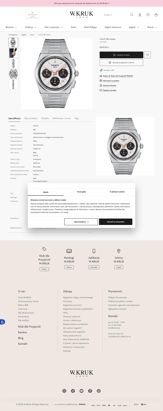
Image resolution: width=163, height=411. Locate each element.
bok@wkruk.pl (114, 328)
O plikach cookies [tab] (117, 192)
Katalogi (67, 351)
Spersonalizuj (80, 222)
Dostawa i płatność (71, 316)
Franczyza (22, 309)
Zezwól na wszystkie (115, 222)
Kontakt (22, 343)
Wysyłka (45, 118)
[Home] (81, 14)
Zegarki (23, 35)
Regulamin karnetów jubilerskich (78, 309)
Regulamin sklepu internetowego (78, 297)
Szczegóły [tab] (81, 192)
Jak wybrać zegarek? (72, 328)
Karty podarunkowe (72, 335)
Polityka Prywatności (117, 297)
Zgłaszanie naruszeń (117, 309)
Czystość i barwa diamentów (76, 343)
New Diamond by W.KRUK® (76, 339)
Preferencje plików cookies (120, 301)
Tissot (32, 35)
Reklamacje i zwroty (62, 118)
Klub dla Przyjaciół (29, 326)
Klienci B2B (23, 305)
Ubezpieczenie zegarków (74, 331)
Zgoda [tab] (45, 192)
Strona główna (12, 35)
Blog (20, 338)
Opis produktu (30, 118)
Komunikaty (23, 316)
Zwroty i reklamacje (72, 320)
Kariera (22, 332)
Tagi (76, 118)
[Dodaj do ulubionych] (147, 55)
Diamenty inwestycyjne (73, 347)
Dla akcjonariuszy (26, 312)
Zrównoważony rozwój (28, 301)
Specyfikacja (14, 118)
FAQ (65, 312)
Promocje (67, 301)
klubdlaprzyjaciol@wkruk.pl (119, 336)
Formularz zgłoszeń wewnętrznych (124, 305)
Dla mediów (23, 320)
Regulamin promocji (72, 305)
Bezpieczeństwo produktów (75, 324)
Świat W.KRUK (24, 297)
